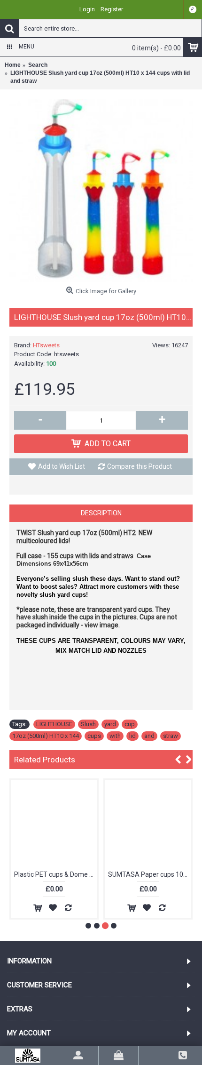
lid (132, 735)
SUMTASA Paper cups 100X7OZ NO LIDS (149, 874)
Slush (88, 724)
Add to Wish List (61, 466)
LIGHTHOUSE (54, 724)
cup (129, 724)
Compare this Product (139, 466)
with (115, 735)
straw (170, 735)
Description (101, 513)
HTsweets (46, 345)
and (149, 735)
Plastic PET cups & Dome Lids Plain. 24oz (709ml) (55, 874)
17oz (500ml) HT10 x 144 (45, 735)
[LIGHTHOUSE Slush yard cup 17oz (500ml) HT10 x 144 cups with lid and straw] (101, 190)
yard (110, 724)
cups (94, 735)
